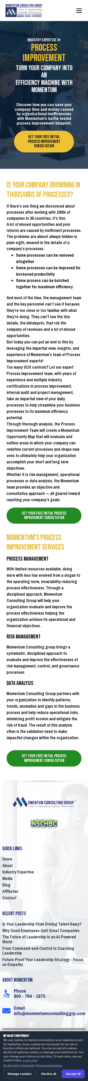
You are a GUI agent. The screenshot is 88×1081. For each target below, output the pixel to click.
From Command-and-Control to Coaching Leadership (38, 951)
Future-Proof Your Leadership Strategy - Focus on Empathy (42, 962)
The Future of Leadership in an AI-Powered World (39, 940)
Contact (9, 898)
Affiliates (10, 891)
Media (7, 878)
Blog (6, 885)
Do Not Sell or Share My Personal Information (32, 1065)
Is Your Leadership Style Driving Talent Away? (41, 924)
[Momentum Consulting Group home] (29, 10)
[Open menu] (79, 10)
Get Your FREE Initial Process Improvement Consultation (44, 141)
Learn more (30, 1060)
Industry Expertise (18, 872)
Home (7, 859)
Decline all (48, 1074)
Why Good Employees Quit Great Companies (41, 930)
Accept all (73, 1074)
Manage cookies (19, 1074)
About (7, 865)
